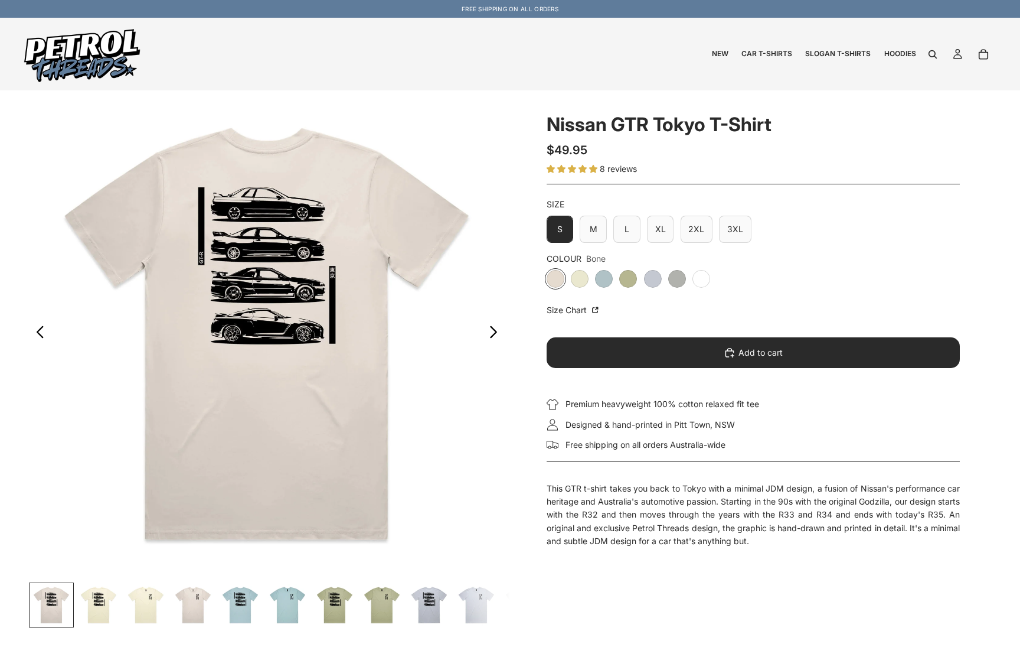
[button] (573, 169)
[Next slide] (496, 334)
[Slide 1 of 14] (51, 605)
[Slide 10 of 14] (476, 605)
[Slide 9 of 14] (429, 605)
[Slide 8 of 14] (382, 605)
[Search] (933, 54)
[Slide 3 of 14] (146, 605)
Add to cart (760, 352)
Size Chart (568, 310)
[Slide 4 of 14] (193, 605)
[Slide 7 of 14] (334, 605)
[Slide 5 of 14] (240, 605)
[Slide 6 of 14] (287, 605)
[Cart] (983, 54)
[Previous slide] (37, 334)
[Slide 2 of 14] (98, 605)
